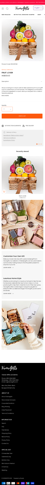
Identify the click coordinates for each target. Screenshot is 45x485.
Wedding (4, 470)
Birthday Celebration (7, 69)
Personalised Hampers (8, 400)
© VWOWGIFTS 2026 (7, 478)
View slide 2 (39, 144)
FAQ (3, 427)
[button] (38, 8)
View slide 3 (41, 144)
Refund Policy (6, 437)
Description (5, 81)
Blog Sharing (6, 406)
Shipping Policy (6, 433)
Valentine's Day (6, 457)
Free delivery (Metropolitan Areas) (13, 135)
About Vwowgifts (7, 396)
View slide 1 (36, 144)
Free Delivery (5, 430)
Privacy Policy (6, 440)
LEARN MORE (7, 267)
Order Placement (7, 410)
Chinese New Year (7, 453)
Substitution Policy (9, 140)
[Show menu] (2, 8)
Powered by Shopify (19, 478)
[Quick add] (4, 191)
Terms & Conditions (9, 138)
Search (4, 423)
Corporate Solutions (8, 403)
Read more (5, 95)
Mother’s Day (6, 460)
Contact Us (5, 443)
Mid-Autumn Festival (8, 463)
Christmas (5, 467)
